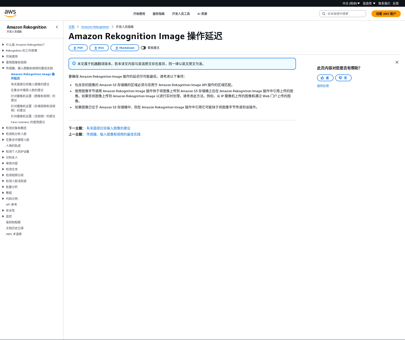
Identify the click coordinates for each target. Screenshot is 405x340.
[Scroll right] (210, 13)
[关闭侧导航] (57, 27)
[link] (125, 27)
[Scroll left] (130, 13)
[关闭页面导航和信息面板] (397, 62)
